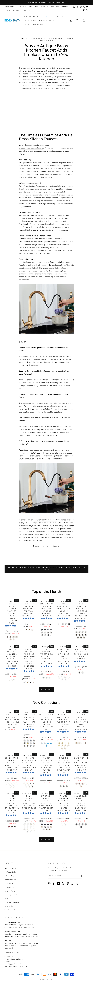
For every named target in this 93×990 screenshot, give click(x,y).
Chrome (10, 680)
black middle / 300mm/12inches (62, 680)
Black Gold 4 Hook (86, 632)
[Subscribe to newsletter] (80, 876)
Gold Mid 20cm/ (59, 743)
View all (46, 690)
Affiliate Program (62, 6)
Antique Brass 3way (49, 677)
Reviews (8, 10)
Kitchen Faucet (63, 38)
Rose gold (26, 786)
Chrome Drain (31, 832)
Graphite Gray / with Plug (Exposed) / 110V (15, 827)
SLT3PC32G (49, 829)
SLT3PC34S (48, 827)
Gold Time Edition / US (62, 824)
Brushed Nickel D (51, 632)
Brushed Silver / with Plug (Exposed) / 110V (9, 827)
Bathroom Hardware (42, 20)
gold (81, 786)
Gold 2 (25, 746)
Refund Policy (9, 887)
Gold (28, 784)
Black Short (13, 784)
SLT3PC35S (43, 829)
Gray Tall (10, 786)
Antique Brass (43, 677)
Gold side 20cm (62, 746)
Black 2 (83, 743)
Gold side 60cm (65, 748)
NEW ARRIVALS (31, 16)
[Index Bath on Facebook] (53, 883)
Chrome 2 (28, 741)
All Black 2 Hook (86, 635)
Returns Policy (10, 891)
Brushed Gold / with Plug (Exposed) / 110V (12, 827)
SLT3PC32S (51, 824)
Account (16, 10)
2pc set (32, 630)
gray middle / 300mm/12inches (65, 677)
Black (13, 680)
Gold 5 (34, 746)
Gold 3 (28, 746)
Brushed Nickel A (42, 632)
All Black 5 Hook (84, 637)
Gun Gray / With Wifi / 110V (10, 637)
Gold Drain (28, 829)
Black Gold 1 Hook (76, 632)
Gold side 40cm (68, 746)
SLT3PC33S (48, 824)
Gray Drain (31, 829)
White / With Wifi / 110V (13, 637)
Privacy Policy (9, 883)
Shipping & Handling (12, 895)
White (29, 786)
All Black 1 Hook (83, 635)
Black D (51, 630)
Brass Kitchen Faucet (50, 38)
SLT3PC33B (42, 824)
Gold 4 (31, 746)
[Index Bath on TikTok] (72, 883)
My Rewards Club (11, 6)
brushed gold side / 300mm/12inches (62, 677)
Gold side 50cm (62, 748)
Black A (42, 630)
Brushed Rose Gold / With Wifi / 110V (13, 640)
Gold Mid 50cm (68, 743)
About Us (44, 6)
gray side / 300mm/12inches (68, 677)
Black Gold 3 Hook (83, 632)
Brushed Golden (28, 682)
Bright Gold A (31, 824)
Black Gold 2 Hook (79, 632)
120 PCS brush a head (46, 746)
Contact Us (26, 10)
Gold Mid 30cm (62, 743)
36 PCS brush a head (48, 743)
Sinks (26, 20)
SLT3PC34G (51, 827)
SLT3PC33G (46, 829)
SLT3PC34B (45, 827)
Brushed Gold (25, 784)
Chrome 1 (25, 741)
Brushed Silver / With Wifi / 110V (16, 637)
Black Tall (13, 786)
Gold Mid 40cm (65, 743)
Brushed (25, 827)
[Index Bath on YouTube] (58, 883)
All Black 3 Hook (78, 637)
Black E (48, 635)
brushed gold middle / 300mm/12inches (59, 677)
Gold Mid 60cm (59, 746)
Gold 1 (34, 743)
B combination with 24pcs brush (45, 743)
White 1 (79, 743)
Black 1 (86, 743)
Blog (36, 6)
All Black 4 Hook (81, 637)
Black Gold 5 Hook (76, 635)
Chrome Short (7, 784)
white (76, 784)
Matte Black (46, 677)
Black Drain (34, 829)
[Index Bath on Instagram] (49, 883)
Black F (51, 635)
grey (79, 784)
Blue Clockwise (29, 630)
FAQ (52, 6)
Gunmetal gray (79, 824)
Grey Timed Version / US (65, 824)
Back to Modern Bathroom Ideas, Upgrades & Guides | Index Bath (48, 568)
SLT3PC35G (42, 827)
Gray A (34, 827)
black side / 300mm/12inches (65, 680)
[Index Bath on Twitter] (63, 883)
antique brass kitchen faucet (45, 520)
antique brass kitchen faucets (31, 148)
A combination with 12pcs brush (42, 743)
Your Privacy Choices (12, 910)
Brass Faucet (38, 38)
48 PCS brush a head (51, 743)
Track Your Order (26, 6)
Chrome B (31, 827)
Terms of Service (10, 880)
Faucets (60, 16)
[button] (11, 625)
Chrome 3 (31, 741)
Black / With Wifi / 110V (7, 637)
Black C (48, 630)
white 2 (76, 743)
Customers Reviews (12, 902)
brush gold (86, 784)
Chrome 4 (34, 741)
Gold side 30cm (65, 746)
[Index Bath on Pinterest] (68, 883)
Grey (31, 784)
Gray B (25, 829)
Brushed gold (83, 824)
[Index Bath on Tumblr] (77, 883)
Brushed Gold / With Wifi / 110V (10, 640)
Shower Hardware (34, 24)
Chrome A (28, 827)
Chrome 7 (31, 743)
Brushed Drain (28, 832)
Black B (45, 630)
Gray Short (10, 784)
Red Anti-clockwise (26, 630)
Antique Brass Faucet (26, 38)
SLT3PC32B (45, 824)
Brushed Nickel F (45, 635)
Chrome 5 (25, 743)
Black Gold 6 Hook (79, 635)
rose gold (83, 784)
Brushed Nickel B (45, 632)
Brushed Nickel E (42, 635)
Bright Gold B (34, 824)
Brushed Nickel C (48, 632)
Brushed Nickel (34, 682)
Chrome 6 (28, 743)
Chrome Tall (16, 784)
